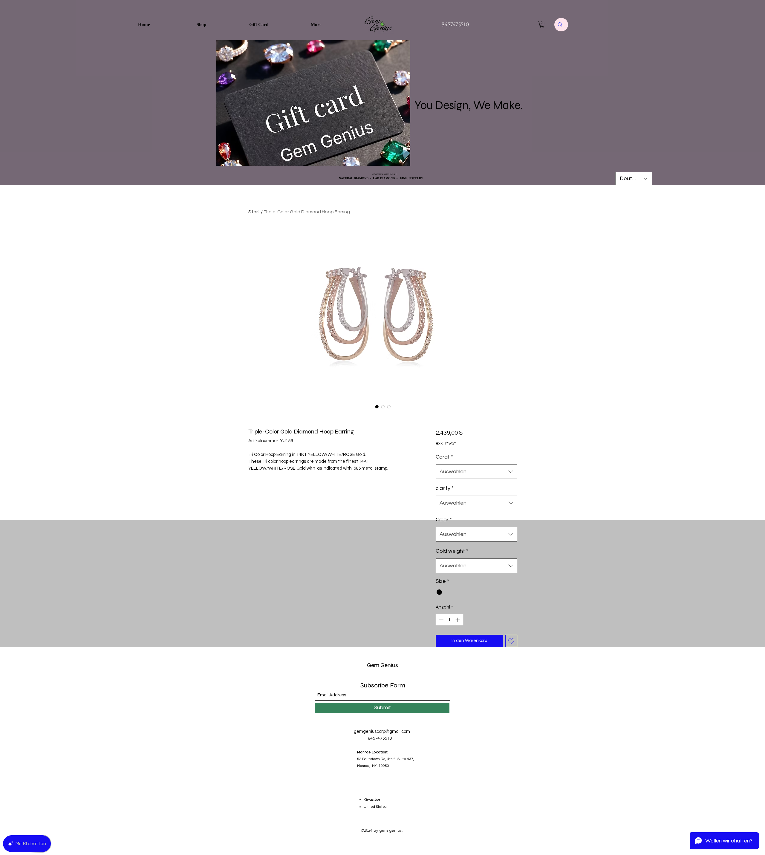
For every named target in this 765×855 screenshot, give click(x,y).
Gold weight (452, 551)
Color (444, 519)
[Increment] (458, 619)
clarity (445, 488)
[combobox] (476, 471)
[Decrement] (441, 619)
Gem (373, 665)
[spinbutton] (449, 619)
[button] (541, 24)
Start (254, 211)
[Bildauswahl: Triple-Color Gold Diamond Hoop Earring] (377, 407)
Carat (444, 457)
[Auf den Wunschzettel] (511, 641)
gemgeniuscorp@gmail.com (382, 731)
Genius (388, 665)
